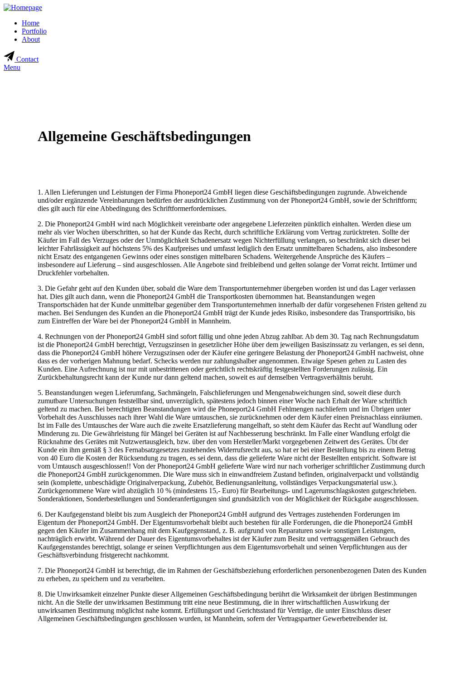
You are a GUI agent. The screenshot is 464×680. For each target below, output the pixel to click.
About (31, 39)
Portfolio (34, 31)
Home (30, 23)
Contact (26, 59)
